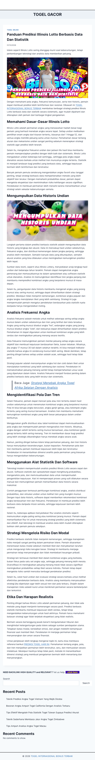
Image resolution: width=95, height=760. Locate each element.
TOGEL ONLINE (13, 30)
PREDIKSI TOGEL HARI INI (36, 644)
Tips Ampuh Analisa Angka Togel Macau (26, 726)
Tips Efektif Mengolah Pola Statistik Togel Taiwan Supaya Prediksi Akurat (42, 712)
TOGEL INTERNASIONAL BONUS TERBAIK (52, 756)
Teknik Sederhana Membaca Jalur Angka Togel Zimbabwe (35, 719)
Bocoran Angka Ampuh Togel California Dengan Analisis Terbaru (38, 706)
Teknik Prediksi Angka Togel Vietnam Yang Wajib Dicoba (34, 699)
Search (6, 679)
